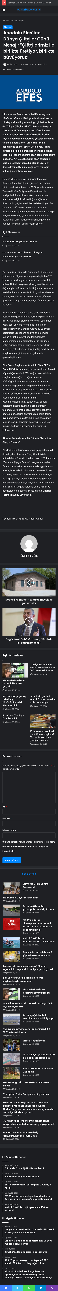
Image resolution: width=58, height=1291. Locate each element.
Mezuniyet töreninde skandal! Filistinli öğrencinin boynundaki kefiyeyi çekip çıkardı (28, 968)
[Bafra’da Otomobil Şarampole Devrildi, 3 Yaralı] (11, 910)
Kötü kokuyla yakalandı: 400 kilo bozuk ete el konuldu (39, 1056)
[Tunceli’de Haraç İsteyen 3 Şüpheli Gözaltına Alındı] (11, 956)
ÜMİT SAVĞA (13, 64)
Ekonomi (20, 20)
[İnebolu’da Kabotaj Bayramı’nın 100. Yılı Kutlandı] (11, 942)
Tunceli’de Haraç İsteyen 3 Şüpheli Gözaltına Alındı (37, 954)
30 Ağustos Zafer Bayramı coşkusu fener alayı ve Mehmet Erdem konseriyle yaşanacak (29, 1122)
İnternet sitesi (9, 830)
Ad (4, 806)
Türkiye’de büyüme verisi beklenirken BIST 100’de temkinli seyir (42, 667)
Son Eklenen (29, 873)
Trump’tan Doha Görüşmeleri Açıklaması (26, 1094)
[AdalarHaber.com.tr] (29, 9)
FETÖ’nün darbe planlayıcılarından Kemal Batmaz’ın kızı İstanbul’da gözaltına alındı (37, 924)
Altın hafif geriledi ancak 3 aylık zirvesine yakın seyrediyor (43, 699)
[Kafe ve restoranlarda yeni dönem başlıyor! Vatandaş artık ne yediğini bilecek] (43, 721)
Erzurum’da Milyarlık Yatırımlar (19, 241)
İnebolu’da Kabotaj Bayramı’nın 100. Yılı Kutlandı (39, 940)
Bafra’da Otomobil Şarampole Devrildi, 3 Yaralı (38, 908)
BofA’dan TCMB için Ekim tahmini (13, 717)
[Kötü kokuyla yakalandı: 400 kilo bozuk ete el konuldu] (11, 1059)
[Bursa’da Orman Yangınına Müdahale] (11, 1073)
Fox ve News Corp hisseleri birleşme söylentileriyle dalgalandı (23, 979)
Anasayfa (10, 20)
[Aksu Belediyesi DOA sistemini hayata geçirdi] (15, 670)
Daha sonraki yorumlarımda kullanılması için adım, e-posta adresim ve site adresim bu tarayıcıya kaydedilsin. (28, 846)
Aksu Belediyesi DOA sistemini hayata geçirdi (13, 683)
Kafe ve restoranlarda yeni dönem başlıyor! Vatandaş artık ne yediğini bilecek (42, 736)
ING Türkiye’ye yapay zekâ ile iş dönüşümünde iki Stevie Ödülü (14, 701)
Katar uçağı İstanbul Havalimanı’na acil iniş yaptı (38, 1017)
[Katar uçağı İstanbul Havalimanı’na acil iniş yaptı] (11, 1019)
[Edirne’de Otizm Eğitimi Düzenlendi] (11, 888)
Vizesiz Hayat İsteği (34, 1040)
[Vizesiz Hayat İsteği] (11, 1045)
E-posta (7, 818)
